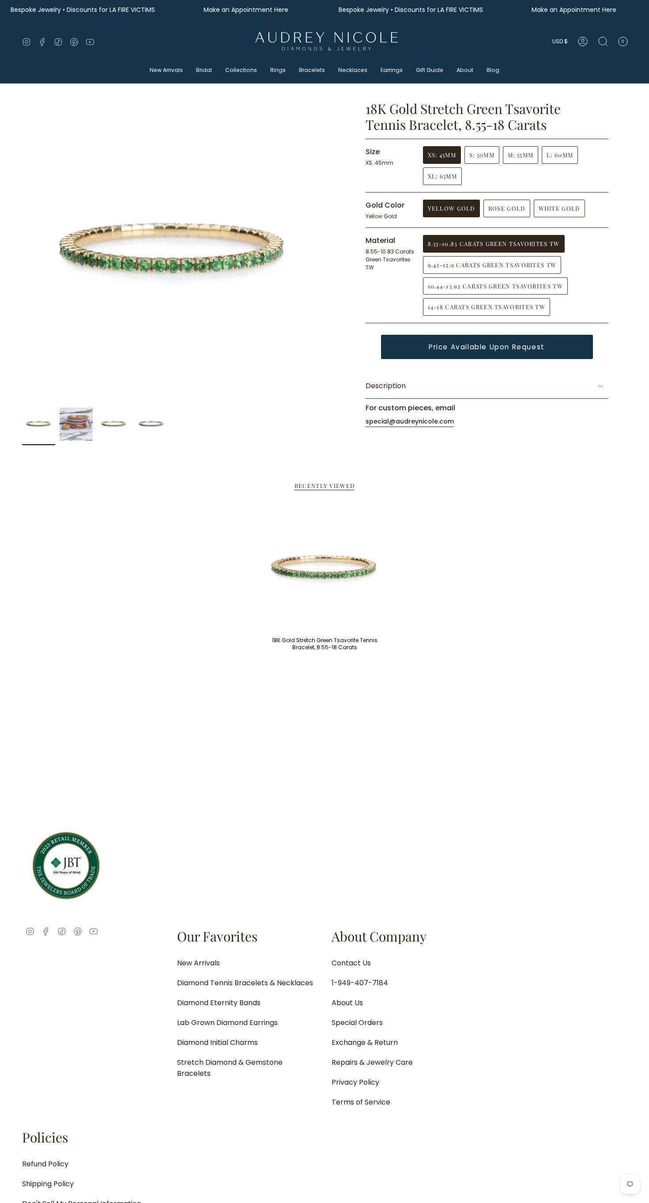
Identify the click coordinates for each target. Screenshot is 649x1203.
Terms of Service (361, 1102)
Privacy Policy (355, 1082)
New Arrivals (198, 963)
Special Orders (357, 1023)
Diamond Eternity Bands (218, 1003)
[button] (166, 71)
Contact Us (351, 963)
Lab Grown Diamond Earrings (227, 1023)
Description (386, 386)
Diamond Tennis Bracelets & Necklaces (245, 983)
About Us (347, 1003)
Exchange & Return (365, 1042)
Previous (22, 252)
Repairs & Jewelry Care (372, 1062)
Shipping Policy (48, 1184)
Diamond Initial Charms (217, 1042)
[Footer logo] (66, 865)
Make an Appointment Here (247, 10)
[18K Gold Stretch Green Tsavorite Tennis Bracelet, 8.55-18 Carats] (324, 569)
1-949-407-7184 (360, 983)
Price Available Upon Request (487, 347)
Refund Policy (45, 1164)
